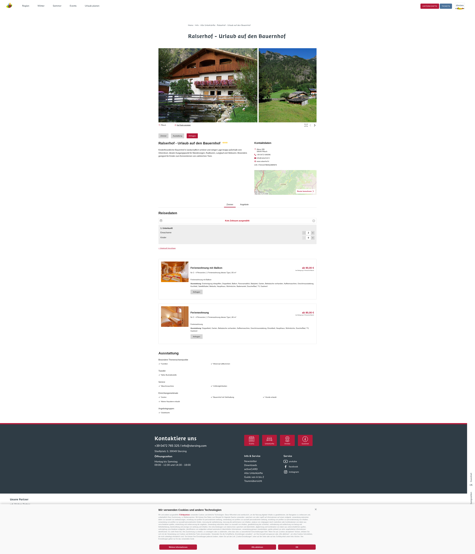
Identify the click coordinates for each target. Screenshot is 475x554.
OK (297, 547)
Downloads (250, 465)
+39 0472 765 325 (166, 446)
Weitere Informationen (178, 547)
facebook (293, 466)
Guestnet (471, 477)
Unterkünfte (429, 6)
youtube (293, 461)
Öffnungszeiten (471, 499)
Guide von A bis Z (254, 477)
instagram (294, 471)
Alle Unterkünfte (253, 473)
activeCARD (251, 469)
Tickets (446, 6)
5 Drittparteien (184, 515)
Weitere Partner (22, 504)
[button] (316, 509)
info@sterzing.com (194, 446)
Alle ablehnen (257, 547)
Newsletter (250, 461)
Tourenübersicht (253, 481)
